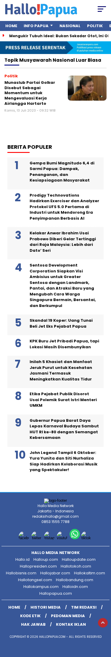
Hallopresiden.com (38, 566)
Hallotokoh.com (76, 566)
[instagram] (50, 538)
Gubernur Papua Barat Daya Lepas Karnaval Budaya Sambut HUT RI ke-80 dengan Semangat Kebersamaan (64, 429)
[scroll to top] (103, 623)
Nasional (70, 26)
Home (11, 26)
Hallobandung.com (74, 580)
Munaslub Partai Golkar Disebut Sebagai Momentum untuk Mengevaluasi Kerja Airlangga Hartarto (29, 93)
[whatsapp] (75, 538)
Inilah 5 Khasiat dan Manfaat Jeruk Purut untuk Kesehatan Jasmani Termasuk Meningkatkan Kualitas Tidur (61, 370)
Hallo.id (22, 559)
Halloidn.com (75, 586)
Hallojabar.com (55, 573)
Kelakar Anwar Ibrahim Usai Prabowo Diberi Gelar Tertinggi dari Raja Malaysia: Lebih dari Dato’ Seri (63, 241)
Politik (95, 26)
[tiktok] (87, 538)
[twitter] (37, 538)
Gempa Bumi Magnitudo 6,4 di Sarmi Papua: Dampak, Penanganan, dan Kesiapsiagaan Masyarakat (62, 171)
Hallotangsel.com (35, 580)
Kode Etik (30, 616)
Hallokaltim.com (89, 573)
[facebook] (24, 538)
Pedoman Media (68, 616)
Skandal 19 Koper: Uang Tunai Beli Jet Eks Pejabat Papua (61, 323)
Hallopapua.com (55, 593)
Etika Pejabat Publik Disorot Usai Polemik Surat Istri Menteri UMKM (63, 399)
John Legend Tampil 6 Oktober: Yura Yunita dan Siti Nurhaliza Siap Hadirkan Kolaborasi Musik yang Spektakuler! (63, 461)
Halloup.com (45, 559)
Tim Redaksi (83, 607)
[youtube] (62, 538)
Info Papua (36, 26)
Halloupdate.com (79, 559)
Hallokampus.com (41, 586)
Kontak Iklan (71, 624)
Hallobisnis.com (21, 573)
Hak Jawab (33, 624)
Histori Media (45, 607)
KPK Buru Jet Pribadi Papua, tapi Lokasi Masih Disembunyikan (64, 344)
